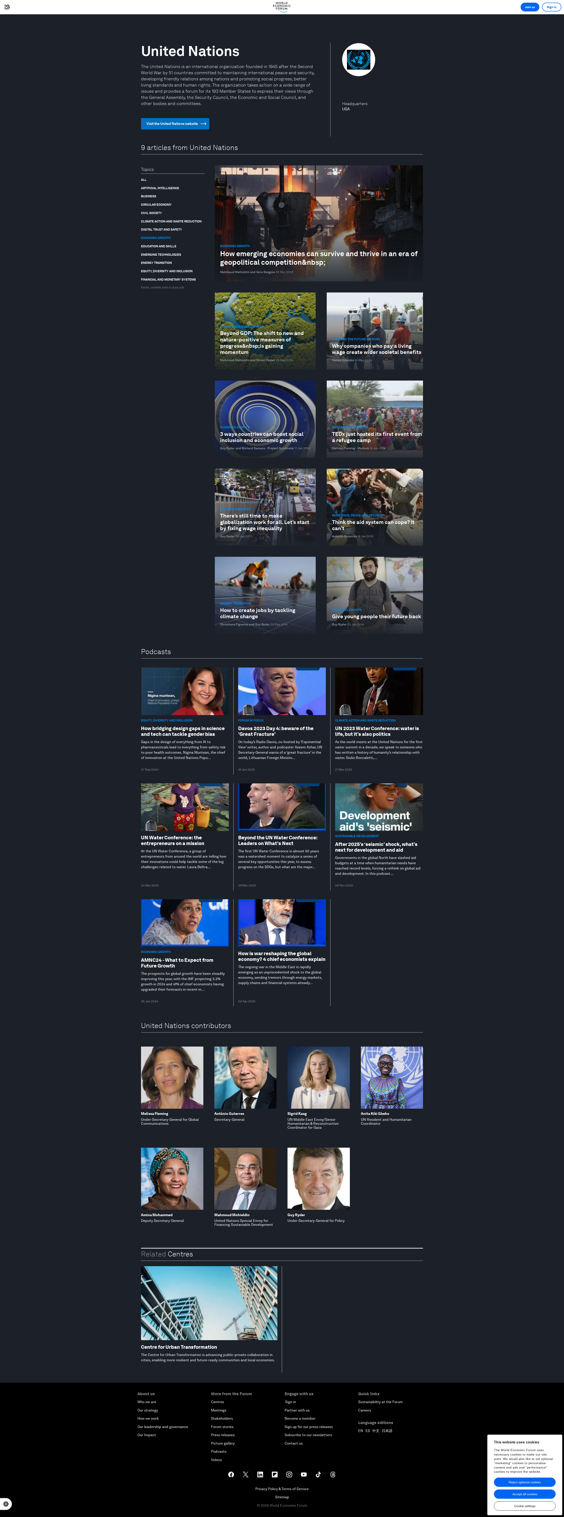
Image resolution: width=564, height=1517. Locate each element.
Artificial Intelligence (160, 188)
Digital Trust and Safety (161, 229)
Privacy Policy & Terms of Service (282, 1489)
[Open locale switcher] (6, 1504)
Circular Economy (156, 204)
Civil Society (151, 213)
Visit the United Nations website (172, 124)
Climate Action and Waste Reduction (171, 221)
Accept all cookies (524, 1494)
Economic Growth (156, 238)
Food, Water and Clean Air (162, 288)
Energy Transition (156, 263)
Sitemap (282, 1497)
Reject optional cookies (525, 1482)
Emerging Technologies (161, 254)
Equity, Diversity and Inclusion (167, 271)
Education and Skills (158, 246)
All (144, 179)
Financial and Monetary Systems (168, 279)
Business (148, 196)
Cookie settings (525, 1506)
